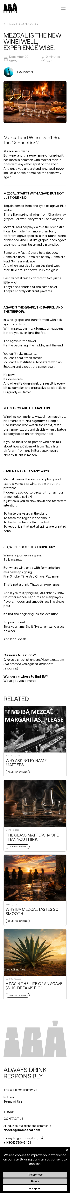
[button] (63, 7)
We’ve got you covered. (20, 680)
